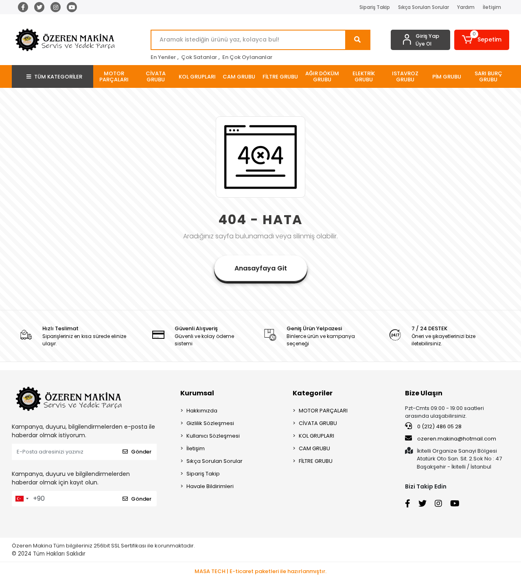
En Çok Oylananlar (247, 57)
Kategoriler (313, 393)
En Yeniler (163, 57)
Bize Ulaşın (423, 393)
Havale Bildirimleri (210, 486)
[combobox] (21, 498)
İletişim (492, 7)
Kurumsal (197, 393)
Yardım (466, 7)
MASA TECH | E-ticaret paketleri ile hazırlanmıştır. (260, 571)
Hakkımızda (201, 410)
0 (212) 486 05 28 (439, 426)
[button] (481, 40)
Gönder (141, 452)
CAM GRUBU (314, 448)
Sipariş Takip (374, 7)
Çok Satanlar (199, 57)
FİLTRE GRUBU (316, 461)
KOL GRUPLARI (316, 436)
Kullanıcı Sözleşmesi (213, 436)
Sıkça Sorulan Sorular (423, 7)
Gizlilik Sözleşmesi (210, 423)
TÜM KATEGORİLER (58, 77)
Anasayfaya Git (260, 268)
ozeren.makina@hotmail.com (456, 439)
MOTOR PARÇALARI (323, 410)
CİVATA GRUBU (318, 423)
